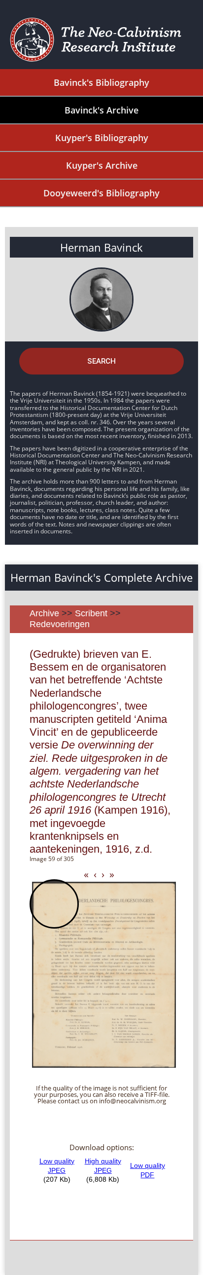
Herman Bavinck (101, 247)
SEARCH (101, 361)
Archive (44, 613)
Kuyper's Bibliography (101, 138)
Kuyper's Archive (101, 165)
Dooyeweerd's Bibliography (101, 193)
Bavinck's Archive (101, 110)
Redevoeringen (60, 624)
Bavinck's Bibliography (101, 82)
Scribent (91, 613)
